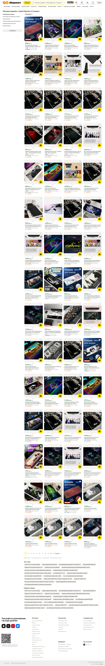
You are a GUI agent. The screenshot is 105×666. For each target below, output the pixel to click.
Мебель (34, 622)
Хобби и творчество (37, 640)
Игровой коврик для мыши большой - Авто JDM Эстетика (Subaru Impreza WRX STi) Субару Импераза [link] (53, 296)
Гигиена (34, 627)
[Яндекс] (101, 664)
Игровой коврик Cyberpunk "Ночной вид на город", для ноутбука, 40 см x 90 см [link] (92, 225)
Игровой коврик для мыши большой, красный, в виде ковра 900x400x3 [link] (32, 46)
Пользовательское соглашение (18, 663)
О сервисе (60, 627)
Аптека (33, 635)
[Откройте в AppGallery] (13, 627)
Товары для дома (36, 633)
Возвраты (60, 629)
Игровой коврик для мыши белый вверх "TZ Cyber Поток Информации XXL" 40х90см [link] (53, 332)
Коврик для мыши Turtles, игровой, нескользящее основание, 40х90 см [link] (92, 332)
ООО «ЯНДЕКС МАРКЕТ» (97, 662)
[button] (28, 14)
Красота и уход (35, 637)
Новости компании (87, 620)
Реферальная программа (89, 622)
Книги (33, 644)
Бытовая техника (36, 625)
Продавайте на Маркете (63, 646)
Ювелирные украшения (37, 657)
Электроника (35, 629)
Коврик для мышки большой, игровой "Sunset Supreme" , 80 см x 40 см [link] (33, 473)
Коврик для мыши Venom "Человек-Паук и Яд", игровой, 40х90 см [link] (33, 189)
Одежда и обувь (36, 631)
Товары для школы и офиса (38, 646)
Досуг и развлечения (37, 620)
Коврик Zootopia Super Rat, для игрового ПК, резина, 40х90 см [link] (91, 46)
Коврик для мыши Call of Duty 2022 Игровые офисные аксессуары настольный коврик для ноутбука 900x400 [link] (33, 509)
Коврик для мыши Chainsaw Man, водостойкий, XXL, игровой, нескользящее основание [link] (72, 81)
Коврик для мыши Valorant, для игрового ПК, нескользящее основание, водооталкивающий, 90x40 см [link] (52, 46)
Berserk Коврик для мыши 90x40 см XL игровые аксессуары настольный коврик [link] (33, 225)
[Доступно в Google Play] (8, 627)
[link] (32, 564)
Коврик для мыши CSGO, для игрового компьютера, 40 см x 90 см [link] (52, 225)
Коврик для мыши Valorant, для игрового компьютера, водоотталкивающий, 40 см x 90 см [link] (33, 81)
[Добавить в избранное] (41, 18)
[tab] (7, 6)
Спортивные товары (37, 648)
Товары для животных (37, 650)
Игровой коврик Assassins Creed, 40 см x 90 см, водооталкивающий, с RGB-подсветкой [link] (72, 152)
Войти (99, 2)
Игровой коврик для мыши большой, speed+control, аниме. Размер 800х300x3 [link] (71, 296)
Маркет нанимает (87, 629)
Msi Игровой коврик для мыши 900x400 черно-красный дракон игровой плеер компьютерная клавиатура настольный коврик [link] (33, 402)
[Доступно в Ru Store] (18, 627)
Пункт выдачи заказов (88, 627)
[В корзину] (41, 39)
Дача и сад (34, 642)
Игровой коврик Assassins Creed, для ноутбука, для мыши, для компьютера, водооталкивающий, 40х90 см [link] (72, 332)
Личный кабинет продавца (64, 644)
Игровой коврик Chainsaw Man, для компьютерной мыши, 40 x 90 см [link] (33, 261)
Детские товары (36, 655)
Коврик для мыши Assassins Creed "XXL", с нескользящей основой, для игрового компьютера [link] (33, 152)
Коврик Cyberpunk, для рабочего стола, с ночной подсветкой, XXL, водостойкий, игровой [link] (72, 261)
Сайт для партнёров (63, 650)
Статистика (6, 663)
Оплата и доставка (62, 622)
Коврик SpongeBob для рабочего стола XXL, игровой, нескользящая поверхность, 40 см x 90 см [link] (53, 81)
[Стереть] (63, 2)
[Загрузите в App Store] (4, 627)
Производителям (87, 625)
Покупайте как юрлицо (63, 625)
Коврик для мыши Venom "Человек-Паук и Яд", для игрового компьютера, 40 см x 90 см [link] (53, 152)
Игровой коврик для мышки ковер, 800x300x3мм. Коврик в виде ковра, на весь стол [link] (72, 509)
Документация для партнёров (65, 648)
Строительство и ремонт (38, 653)
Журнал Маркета (62, 631)
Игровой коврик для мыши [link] (90, 508)
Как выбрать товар (62, 620)
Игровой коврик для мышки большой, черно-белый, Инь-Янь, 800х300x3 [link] (91, 367)
